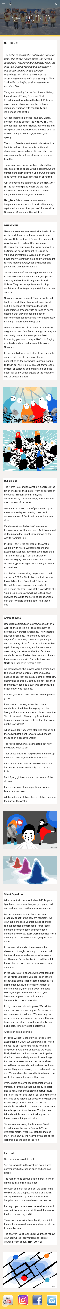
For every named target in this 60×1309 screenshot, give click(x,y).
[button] (3, 4)
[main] (30, 18)
